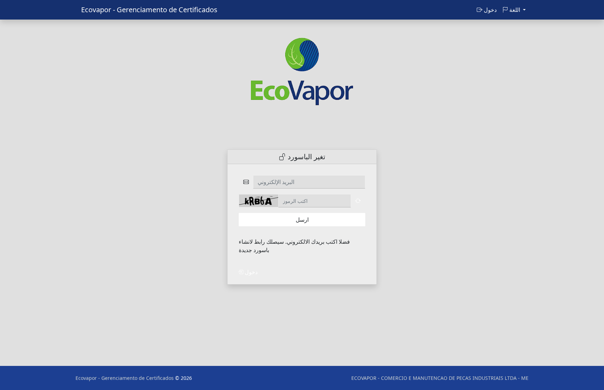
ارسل (302, 219)
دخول (489, 10)
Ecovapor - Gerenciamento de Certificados (149, 9)
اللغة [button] (515, 10)
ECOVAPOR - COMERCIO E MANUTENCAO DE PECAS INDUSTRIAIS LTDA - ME (439, 378)
